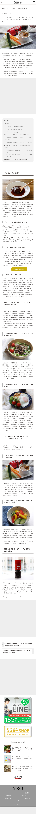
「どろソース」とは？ (9, 123)
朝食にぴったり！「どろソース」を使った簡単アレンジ (17, 135)
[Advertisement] (18, 96)
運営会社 (27, 793)
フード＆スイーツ (6, 13)
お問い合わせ (9, 798)
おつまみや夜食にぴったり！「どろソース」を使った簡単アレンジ (17, 146)
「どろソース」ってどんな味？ (12, 132)
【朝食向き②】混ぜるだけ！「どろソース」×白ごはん (18, 142)
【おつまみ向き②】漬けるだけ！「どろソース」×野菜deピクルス (18, 155)
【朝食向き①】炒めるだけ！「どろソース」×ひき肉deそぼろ (18, 138)
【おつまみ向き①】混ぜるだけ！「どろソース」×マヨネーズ (18, 151)
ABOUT (9, 793)
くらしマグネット (18, 801)
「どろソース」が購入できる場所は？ (14, 129)
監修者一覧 (27, 798)
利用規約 (8, 795)
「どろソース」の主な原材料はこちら (14, 126)
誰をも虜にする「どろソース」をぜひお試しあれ (15, 159)
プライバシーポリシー (27, 795)
